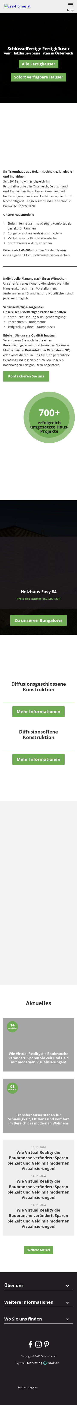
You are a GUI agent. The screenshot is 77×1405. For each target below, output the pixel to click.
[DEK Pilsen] (32, 898)
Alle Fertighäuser (38, 63)
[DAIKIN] (32, 965)
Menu (70, 10)
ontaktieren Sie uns (26, 376)
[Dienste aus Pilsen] (32, 865)
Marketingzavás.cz (43, 1363)
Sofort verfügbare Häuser (38, 77)
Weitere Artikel (38, 1250)
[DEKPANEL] (32, 932)
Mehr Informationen (38, 711)
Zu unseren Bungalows (38, 620)
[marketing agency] (48, 1387)
